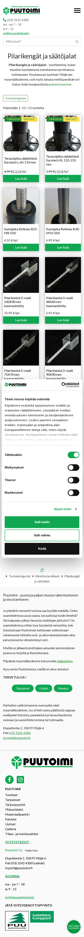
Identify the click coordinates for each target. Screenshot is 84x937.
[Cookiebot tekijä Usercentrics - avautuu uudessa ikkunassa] (61, 384)
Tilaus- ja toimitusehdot (21, 834)
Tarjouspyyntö (15, 804)
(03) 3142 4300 (18, 20)
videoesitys (65, 661)
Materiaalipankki (17, 814)
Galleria (10, 829)
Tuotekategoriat (15, 98)
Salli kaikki (42, 522)
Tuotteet (11, 795)
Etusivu (42, 570)
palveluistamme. (60, 84)
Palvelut (63, 688)
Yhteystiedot (14, 809)
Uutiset (10, 824)
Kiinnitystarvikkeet (47, 576)
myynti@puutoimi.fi (17, 738)
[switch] (73, 467)
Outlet (43, 688)
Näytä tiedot (62, 509)
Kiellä (42, 548)
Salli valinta (42, 535)
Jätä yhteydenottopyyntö (28, 905)
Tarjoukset (23, 688)
